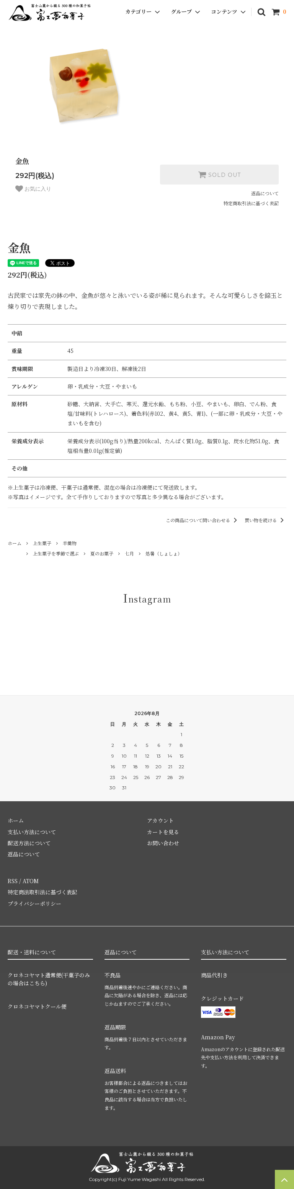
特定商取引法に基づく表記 (251, 203)
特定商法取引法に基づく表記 (42, 892)
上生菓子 (42, 543)
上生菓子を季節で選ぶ (56, 553)
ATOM (31, 881)
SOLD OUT (223, 174)
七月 (129, 553)
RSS (13, 881)
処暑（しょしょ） (163, 553)
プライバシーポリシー (34, 903)
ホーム (14, 543)
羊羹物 (70, 543)
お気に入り (37, 189)
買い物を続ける (261, 520)
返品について (265, 193)
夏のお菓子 (101, 553)
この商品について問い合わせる (198, 520)
